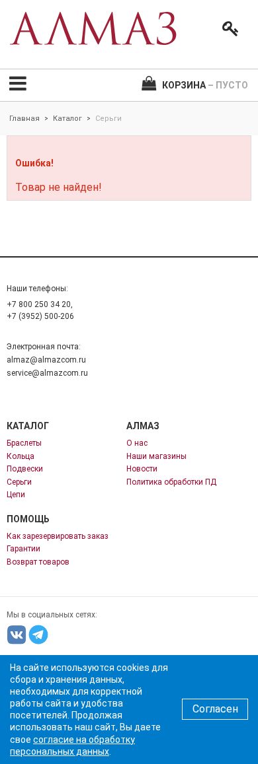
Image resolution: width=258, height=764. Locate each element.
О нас (137, 443)
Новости (141, 468)
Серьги (19, 482)
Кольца (20, 456)
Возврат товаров (38, 562)
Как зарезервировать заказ (57, 536)
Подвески (25, 468)
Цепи (16, 494)
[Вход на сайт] (227, 29)
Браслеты (24, 443)
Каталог (67, 118)
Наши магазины (156, 456)
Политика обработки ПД (171, 482)
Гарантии (23, 548)
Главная (24, 118)
